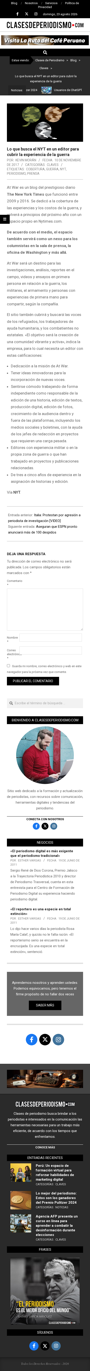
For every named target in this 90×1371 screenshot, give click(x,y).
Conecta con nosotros (45, 819)
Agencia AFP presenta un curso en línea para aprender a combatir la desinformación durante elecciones (57, 1225)
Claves (53, 165)
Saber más (45, 1005)
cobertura (35, 169)
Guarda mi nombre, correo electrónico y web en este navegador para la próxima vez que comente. (44, 669)
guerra (52, 169)
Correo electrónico (12, 654)
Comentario (12, 583)
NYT (63, 169)
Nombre (12, 639)
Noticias (61, 1207)
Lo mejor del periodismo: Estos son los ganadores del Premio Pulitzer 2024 (56, 1198)
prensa (33, 173)
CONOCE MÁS (45, 1147)
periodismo (16, 173)
